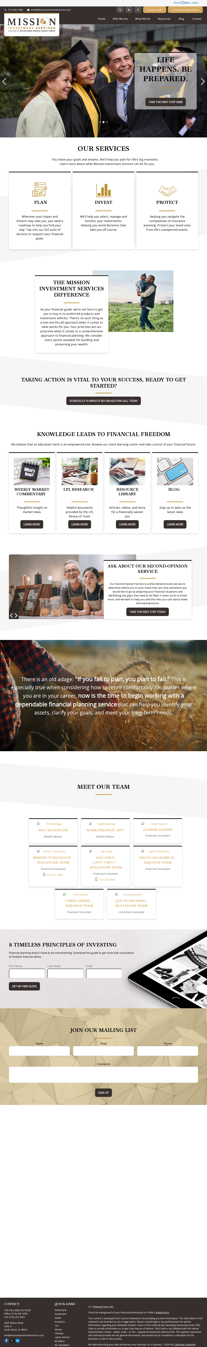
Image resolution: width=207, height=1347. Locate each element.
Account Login (154, 9)
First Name (15, 966)
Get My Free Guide (24, 986)
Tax (57, 1325)
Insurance (60, 1321)
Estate (58, 1317)
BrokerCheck (162, 1312)
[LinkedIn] (129, 9)
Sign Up (103, 1092)
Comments (103, 1064)
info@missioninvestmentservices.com (24, 1335)
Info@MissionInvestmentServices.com (51, 9)
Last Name (53, 966)
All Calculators (62, 1345)
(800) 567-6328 (23, 1310)
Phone (168, 1043)
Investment (60, 1313)
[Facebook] (138, 9)
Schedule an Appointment (185, 9)
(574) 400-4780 (19, 1313)
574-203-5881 (107, 880)
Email (89, 966)
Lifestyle (59, 1333)
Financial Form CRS (103, 1306)
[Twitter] (120, 9)
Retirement (60, 1310)
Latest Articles (62, 1337)
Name (39, 1043)
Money (58, 1329)
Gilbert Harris (158, 830)
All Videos (60, 1341)
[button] (102, 18)
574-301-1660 (55, 875)
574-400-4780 (15, 9)
